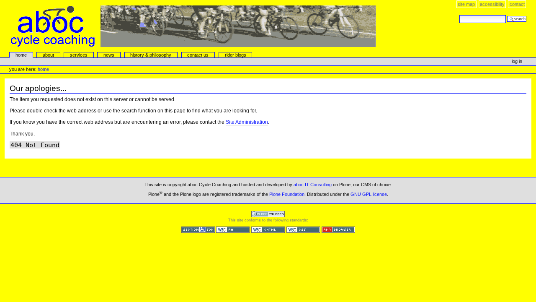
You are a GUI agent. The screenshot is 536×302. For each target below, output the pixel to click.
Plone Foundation (286, 194)
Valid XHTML (268, 229)
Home (21, 54)
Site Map (466, 4)
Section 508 (198, 229)
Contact (517, 4)
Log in (517, 61)
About (48, 54)
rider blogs (235, 54)
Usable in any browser (338, 229)
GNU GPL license (368, 194)
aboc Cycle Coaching (193, 26)
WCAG (233, 229)
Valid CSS (303, 229)
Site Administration (247, 122)
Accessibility (492, 4)
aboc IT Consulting (313, 184)
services (79, 54)
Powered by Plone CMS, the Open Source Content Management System (268, 214)
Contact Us (198, 54)
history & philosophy (150, 54)
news (108, 54)
